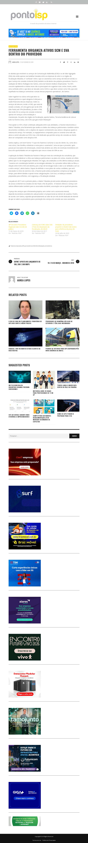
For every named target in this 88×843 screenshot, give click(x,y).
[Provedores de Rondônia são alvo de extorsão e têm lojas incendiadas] (59, 309)
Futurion (13, 246)
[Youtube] (46, 2)
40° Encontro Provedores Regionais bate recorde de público (18, 227)
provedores (28, 246)
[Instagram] (39, 2)
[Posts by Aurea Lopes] (10, 62)
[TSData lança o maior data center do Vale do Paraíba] (65, 377)
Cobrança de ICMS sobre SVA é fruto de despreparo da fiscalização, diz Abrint (42, 227)
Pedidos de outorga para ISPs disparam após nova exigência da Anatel (62, 349)
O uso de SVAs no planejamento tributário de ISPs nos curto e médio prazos (25, 322)
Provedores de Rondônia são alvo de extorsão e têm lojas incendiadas (59, 322)
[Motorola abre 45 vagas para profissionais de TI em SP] (40, 380)
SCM (34, 246)
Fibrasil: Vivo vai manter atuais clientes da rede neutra (24, 349)
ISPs (23, 246)
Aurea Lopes (15, 62)
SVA (36, 246)
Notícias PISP (13, 46)
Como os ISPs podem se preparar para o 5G (65, 415)
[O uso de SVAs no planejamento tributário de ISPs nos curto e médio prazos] (22, 309)
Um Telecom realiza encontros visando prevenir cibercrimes (19, 387)
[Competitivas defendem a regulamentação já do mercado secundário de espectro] (40, 406)
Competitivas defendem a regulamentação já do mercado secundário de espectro (42, 419)
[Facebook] (36, 2)
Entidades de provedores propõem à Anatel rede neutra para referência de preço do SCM (65, 228)
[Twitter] (43, 2)
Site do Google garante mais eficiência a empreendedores (19, 416)
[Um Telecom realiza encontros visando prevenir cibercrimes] (16, 377)
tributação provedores (45, 246)
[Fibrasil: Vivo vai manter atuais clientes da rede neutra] (22, 337)
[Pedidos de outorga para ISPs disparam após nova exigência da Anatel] (59, 337)
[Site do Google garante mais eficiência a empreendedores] (16, 406)
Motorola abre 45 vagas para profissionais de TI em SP (43, 393)
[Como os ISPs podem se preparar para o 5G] (65, 405)
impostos (19, 246)
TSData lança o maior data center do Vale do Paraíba (67, 386)
